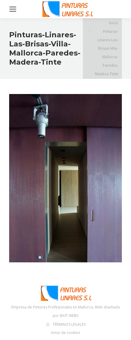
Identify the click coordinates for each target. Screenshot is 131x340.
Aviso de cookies (65, 332)
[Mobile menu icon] (12, 9)
